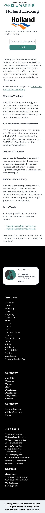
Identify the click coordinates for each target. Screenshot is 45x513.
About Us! (10, 378)
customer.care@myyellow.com (20, 226)
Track (22, 47)
